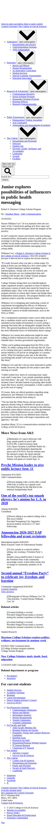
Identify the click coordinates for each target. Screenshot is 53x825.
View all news (7, 591)
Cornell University (9, 26)
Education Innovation (22, 78)
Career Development (16, 698)
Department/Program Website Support (29, 743)
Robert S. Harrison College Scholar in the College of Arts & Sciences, (25, 254)
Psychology (12, 676)
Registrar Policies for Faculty (25, 730)
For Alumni (12, 750)
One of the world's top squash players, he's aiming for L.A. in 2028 (23, 499)
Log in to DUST (14, 703)
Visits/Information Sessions (24, 47)
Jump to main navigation (12, 24)
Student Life (17, 146)
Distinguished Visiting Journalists (27, 120)
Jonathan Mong (12, 214)
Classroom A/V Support (23, 748)
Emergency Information (17, 818)
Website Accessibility (16, 810)
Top (3, 822)
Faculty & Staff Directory (23, 768)
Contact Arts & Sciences (23, 760)
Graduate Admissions (22, 722)
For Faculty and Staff (16, 725)
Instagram (11, 775)
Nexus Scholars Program (23, 96)
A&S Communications (31, 214)
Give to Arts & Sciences (23, 755)
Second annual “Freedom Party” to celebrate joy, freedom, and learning (25, 576)
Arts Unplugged (19, 122)
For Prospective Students (18, 707)
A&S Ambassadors (21, 49)
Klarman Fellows (20, 101)
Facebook (11, 780)
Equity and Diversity (21, 765)
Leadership (17, 153)
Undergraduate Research (23, 94)
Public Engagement (15, 117)
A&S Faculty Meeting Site (24, 728)
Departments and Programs (24, 141)
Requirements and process (24, 44)
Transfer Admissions (21, 720)
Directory (16, 143)
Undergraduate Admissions (24, 710)
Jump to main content (33, 24)
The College (12, 138)
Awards (15, 156)
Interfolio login (19, 738)
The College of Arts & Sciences (32, 26)
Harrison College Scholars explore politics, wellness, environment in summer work (25, 639)
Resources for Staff (21, 740)
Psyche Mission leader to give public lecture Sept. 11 (22, 467)
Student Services (19, 73)
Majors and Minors (20, 65)
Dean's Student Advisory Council (22, 700)
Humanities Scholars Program (25, 99)
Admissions (12, 42)
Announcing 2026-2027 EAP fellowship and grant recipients (23, 534)
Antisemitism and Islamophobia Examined (31, 125)
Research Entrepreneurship (24, 104)
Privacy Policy (13, 813)
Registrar (11, 695)
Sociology (11, 678)
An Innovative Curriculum (24, 70)
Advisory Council (20, 753)
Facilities (16, 159)
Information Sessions (21, 715)
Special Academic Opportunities (26, 75)
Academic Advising (15, 692)
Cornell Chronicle (9, 589)
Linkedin (11, 778)
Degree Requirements (22, 68)
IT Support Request (21, 745)
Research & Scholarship (17, 91)
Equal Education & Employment (21, 815)
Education (11, 63)
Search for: (6, 176)
